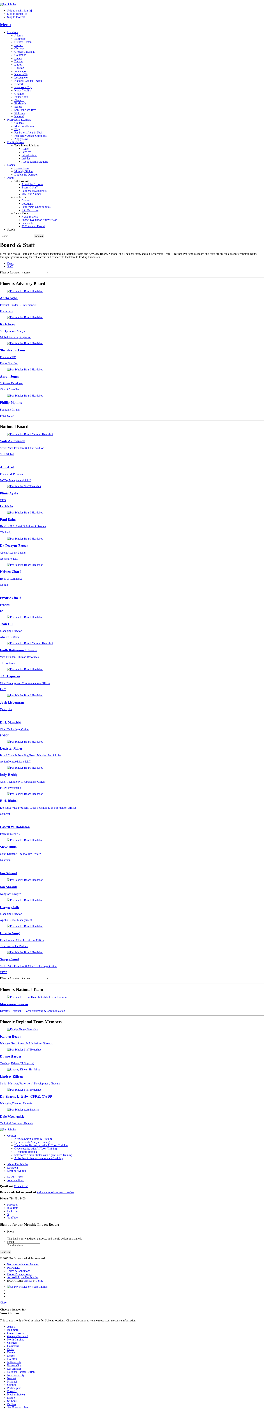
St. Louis (19, 113)
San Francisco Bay (25, 109)
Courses (19, 122)
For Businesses (15, 142)
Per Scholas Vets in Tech (28, 132)
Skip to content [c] (17, 13)
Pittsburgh (20, 103)
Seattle (18, 106)
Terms (39, 1280)
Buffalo (18, 45)
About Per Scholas (32, 184)
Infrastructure (29, 155)
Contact (26, 200)
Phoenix (19, 100)
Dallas (18, 58)
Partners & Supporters (34, 190)
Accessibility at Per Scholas (22, 1277)
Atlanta (18, 35)
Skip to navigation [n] (19, 10)
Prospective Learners (19, 119)
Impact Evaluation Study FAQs (39, 219)
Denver (18, 61)
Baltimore (20, 38)
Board (10, 263)
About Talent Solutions (35, 161)
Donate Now (21, 168)
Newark (19, 84)
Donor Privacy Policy (19, 1274)
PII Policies (13, 1267)
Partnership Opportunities (36, 206)
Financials (27, 223)
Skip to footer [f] (16, 17)
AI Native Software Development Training (38, 1158)
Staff (10, 266)
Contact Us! (21, 1186)
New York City (23, 87)
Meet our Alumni (24, 126)
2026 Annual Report (33, 226)
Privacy (28, 1280)
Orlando (19, 93)
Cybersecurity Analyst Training (32, 1142)
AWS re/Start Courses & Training (33, 1138)
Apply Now (21, 138)
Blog (17, 129)
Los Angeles (21, 77)
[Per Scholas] (8, 4)
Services (26, 151)
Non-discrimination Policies (23, 1264)
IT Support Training (25, 1151)
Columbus (20, 54)
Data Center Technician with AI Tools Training (41, 1145)
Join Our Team (30, 210)
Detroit (18, 64)
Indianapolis (21, 71)
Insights (26, 158)
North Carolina (22, 90)
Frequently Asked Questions (30, 135)
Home (25, 148)
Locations (12, 32)
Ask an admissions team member (55, 1192)
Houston (19, 67)
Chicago (19, 48)
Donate (11, 164)
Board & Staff (30, 187)
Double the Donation (26, 174)
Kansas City (21, 74)
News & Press (30, 216)
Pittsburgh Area (16, 1394)
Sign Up (5, 1252)
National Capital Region (28, 80)
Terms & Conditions (18, 1270)
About (10, 177)
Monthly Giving (23, 171)
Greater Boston (23, 41)
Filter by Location (10, 272)
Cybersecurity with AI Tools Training (35, 1148)
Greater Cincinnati (24, 51)
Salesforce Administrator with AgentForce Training (43, 1155)
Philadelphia (21, 96)
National (19, 116)
